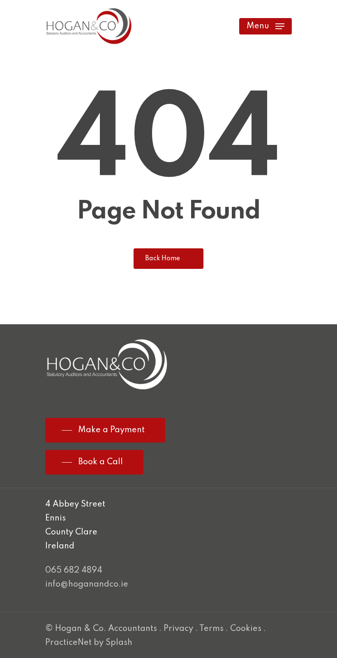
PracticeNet (68, 643)
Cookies (245, 629)
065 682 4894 (73, 570)
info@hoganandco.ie (86, 584)
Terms (211, 629)
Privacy (178, 629)
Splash (119, 643)
